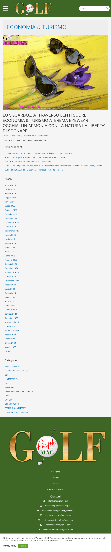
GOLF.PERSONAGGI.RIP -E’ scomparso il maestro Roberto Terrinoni (34, 170)
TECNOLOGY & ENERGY (15, 408)
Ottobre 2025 (10, 227)
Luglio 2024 (10, 289)
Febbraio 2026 (11, 210)
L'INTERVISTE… (11, 379)
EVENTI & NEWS (12, 366)
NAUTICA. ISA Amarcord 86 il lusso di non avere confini (29, 161)
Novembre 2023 (12, 322)
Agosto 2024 (10, 285)
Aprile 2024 (10, 301)
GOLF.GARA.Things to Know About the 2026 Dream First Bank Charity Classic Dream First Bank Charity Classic (53, 166)
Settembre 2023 (12, 330)
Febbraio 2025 (11, 260)
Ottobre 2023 (10, 326)
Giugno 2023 (10, 343)
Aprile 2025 (9, 252)
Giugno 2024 (10, 293)
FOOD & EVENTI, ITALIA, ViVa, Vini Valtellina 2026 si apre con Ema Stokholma (38, 153)
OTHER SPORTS (12, 404)
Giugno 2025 (10, 243)
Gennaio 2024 (11, 314)
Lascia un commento (12, 135)
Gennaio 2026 (11, 214)
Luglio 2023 (10, 339)
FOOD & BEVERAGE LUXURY (17, 371)
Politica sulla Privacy (56, 489)
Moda (25, 135)
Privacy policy (9, 546)
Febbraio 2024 (11, 310)
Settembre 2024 (12, 281)
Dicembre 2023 (11, 318)
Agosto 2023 (10, 335)
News (55, 484)
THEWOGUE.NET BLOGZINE (17, 412)
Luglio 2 (8, 351)
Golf (6, 375)
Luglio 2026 (10, 189)
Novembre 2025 (12, 223)
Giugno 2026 (10, 193)
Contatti (55, 478)
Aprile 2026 (10, 202)
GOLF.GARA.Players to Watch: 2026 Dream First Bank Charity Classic (35, 157)
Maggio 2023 (10, 347)
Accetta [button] (23, 546)
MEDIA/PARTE (11, 387)
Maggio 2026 (10, 198)
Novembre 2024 (12, 272)
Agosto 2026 (10, 185)
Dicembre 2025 (11, 218)
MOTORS (9, 400)
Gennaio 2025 (11, 264)
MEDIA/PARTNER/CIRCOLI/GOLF (19, 391)
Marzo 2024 (10, 305)
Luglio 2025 (10, 239)
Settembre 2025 (12, 231)
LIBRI (7, 383)
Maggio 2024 (10, 297)
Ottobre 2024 (10, 276)
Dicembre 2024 (11, 268)
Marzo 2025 (10, 256)
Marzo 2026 (10, 206)
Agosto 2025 (10, 235)
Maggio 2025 (10, 247)
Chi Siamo (55, 472)
